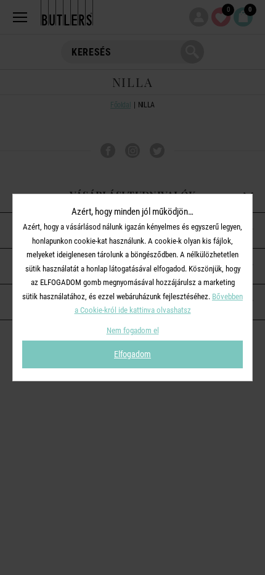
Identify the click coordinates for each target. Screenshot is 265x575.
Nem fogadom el (133, 330)
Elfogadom (132, 354)
